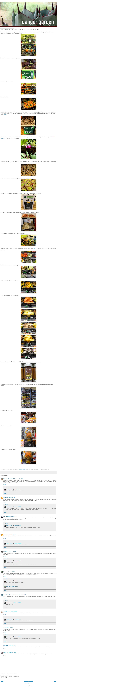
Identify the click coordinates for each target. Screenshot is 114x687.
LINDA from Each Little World (9, 478)
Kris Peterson (6, 551)
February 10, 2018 (17, 602)
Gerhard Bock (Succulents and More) (10, 594)
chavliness (5, 497)
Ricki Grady (5, 645)
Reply (4, 484)
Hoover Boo (5, 652)
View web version (28, 683)
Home (29, 681)
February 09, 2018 (22, 594)
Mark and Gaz (6, 516)
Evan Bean (5, 571)
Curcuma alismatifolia (20, 136)
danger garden (22, 469)
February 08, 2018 (19, 478)
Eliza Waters (5, 534)
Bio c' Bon (34, 248)
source (5, 114)
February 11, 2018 (14, 586)
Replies (6, 486)
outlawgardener (6, 611)
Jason (4, 627)
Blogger (30, 685)
